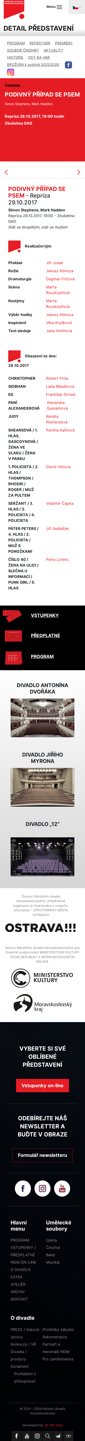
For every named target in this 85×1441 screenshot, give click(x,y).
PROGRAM (16, 43)
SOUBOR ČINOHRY (23, 50)
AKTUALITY (53, 50)
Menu (51, 7)
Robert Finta (57, 378)
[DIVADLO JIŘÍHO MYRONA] (42, 787)
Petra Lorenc (57, 559)
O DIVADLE (21, 1269)
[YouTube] (27, 1436)
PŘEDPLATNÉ (45, 635)
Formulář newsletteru (42, 1155)
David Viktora (58, 466)
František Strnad (60, 394)
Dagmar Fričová (60, 279)
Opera (51, 1240)
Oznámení (19, 1366)
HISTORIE (15, 57)
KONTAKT (19, 1299)
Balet (50, 1254)
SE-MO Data (54, 1425)
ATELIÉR (18, 1284)
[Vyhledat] (48, 1436)
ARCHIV (18, 1291)
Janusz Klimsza (59, 270)
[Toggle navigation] (76, 7)
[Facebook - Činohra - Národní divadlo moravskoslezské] (68, 64)
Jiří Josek (54, 262)
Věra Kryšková (59, 322)
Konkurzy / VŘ (23, 1344)
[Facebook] (16, 1436)
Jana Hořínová (59, 330)
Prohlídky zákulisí (58, 1329)
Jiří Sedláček (57, 528)
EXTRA (17, 1277)
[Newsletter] (58, 1436)
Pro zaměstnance (57, 1359)
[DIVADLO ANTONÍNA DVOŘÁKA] (42, 717)
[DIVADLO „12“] (42, 856)
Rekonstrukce (54, 1336)
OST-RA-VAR (39, 57)
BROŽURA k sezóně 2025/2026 (33, 64)
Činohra (53, 1247)
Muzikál (53, 1262)
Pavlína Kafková (60, 430)
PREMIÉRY (64, 43)
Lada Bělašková (60, 386)
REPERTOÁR (40, 43)
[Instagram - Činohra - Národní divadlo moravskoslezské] (10, 72)
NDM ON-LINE (23, 1262)
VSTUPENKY (45, 615)
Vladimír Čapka (59, 503)
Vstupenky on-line (42, 1085)
